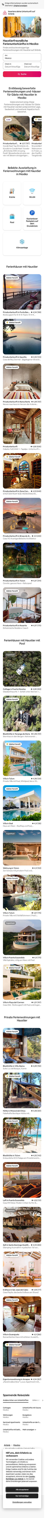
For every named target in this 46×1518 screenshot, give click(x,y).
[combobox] (22, 58)
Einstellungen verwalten (22, 1502)
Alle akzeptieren (22, 1489)
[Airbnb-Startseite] (5, 13)
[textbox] (12, 66)
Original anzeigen (20, 5)
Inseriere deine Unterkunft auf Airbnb (21, 12)
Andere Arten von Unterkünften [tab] (15, 1400)
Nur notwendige (22, 1496)
